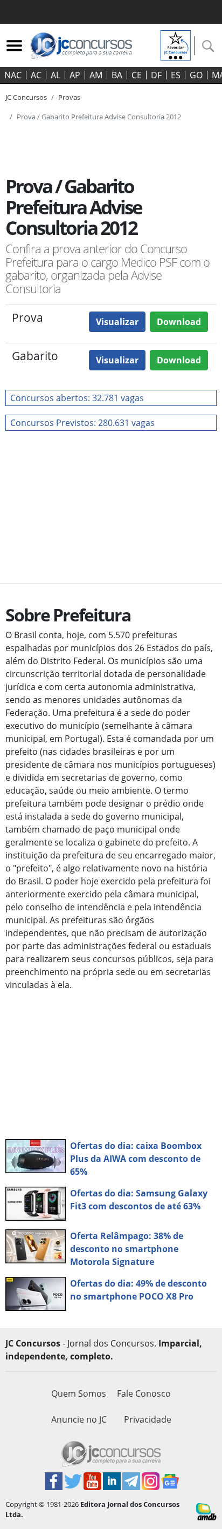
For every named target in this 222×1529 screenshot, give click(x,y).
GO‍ (196, 75)
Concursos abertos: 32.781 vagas (77, 398)
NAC (13, 75)
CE (136, 75)
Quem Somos (78, 1393)
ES (176, 75)
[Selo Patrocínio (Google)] (175, 44)
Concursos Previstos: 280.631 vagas (82, 423)
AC (36, 75)
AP (75, 75)
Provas (69, 97)
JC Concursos (26, 97)
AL (55, 75)
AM (95, 75)
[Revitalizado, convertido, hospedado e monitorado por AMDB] (206, 1511)
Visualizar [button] (117, 322)
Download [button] (179, 322)
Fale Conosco (144, 1393)
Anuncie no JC (79, 1419)
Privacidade (147, 1419)
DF (156, 75)
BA (117, 75)
